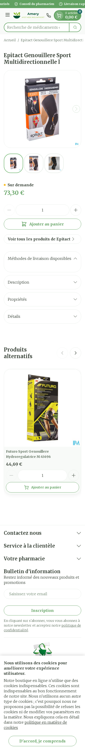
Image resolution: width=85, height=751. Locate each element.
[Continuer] (76, 109)
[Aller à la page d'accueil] (28, 15)
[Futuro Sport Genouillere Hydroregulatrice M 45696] (42, 408)
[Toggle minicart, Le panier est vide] (59, 15)
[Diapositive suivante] (75, 353)
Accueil (10, 40)
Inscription (42, 610)
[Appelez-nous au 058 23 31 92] (48, 15)
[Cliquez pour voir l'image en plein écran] (42, 109)
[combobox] (36, 27)
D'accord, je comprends (42, 741)
